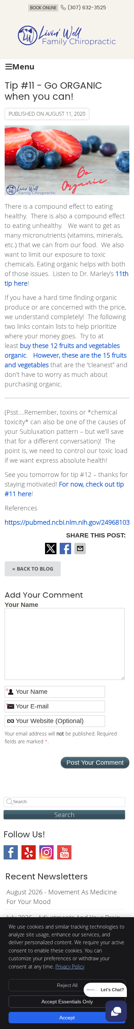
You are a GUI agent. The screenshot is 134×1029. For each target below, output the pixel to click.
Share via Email (80, 548)
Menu (23, 66)
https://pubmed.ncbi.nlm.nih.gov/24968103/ (68, 522)
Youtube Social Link (64, 852)
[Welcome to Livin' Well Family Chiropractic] (67, 43)
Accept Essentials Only (67, 1001)
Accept (67, 1017)
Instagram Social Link (46, 852)
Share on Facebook (66, 548)
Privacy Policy (69, 966)
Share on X (51, 548)
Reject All (67, 985)
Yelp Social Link (28, 852)
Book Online (43, 8)
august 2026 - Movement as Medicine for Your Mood (61, 897)
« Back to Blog (32, 568)
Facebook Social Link (11, 852)
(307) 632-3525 (87, 7)
